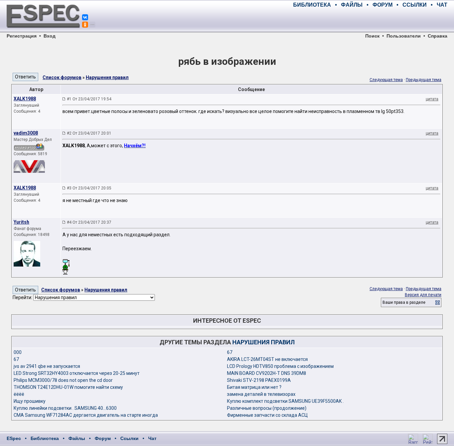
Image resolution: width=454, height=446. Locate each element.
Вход (50, 36)
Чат (152, 438)
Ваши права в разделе (404, 302)
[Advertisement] (369, 20)
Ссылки (129, 438)
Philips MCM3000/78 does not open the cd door (63, 380)
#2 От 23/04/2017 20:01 (89, 133)
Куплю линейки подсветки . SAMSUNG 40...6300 (65, 408)
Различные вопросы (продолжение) (266, 408)
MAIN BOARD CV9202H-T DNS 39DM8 (266, 373)
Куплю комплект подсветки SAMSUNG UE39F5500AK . (285, 401)
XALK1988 (25, 98)
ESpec (14, 438)
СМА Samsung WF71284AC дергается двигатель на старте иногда (86, 415)
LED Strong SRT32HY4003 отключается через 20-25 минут (77, 373)
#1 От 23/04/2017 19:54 (89, 99)
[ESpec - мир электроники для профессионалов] (43, 31)
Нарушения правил (107, 77)
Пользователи (404, 36)
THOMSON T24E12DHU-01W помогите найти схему (68, 387)
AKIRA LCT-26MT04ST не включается (267, 359)
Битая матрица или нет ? (254, 387)
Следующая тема (386, 79)
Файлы (76, 438)
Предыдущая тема (423, 79)
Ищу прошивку (30, 401)
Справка (437, 36)
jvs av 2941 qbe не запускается (47, 366)
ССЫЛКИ (414, 5)
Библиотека (45, 438)
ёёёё (19, 394)
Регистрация (22, 36)
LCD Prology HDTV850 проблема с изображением (280, 366)
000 (18, 352)
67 (229, 352)
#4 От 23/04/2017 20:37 (89, 222)
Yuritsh (21, 222)
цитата (432, 99)
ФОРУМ (383, 5)
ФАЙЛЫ (352, 5)
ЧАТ (442, 5)
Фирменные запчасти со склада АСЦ (267, 415)
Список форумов (62, 77)
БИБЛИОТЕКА (312, 5)
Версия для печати (423, 294)
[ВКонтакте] (85, 17)
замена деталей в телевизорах (261, 394)
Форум (103, 438)
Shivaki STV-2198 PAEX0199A (259, 380)
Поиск (372, 36)
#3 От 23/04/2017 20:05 (89, 188)
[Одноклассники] (85, 25)
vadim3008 (26, 133)
